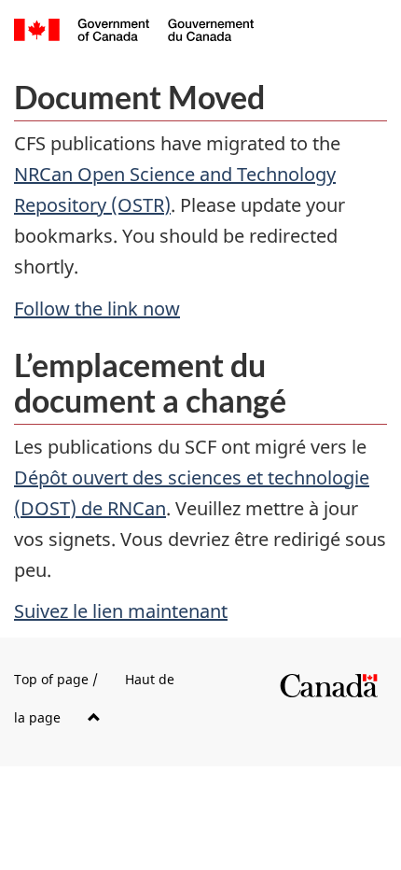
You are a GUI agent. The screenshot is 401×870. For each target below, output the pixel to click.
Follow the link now (97, 308)
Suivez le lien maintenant (121, 611)
